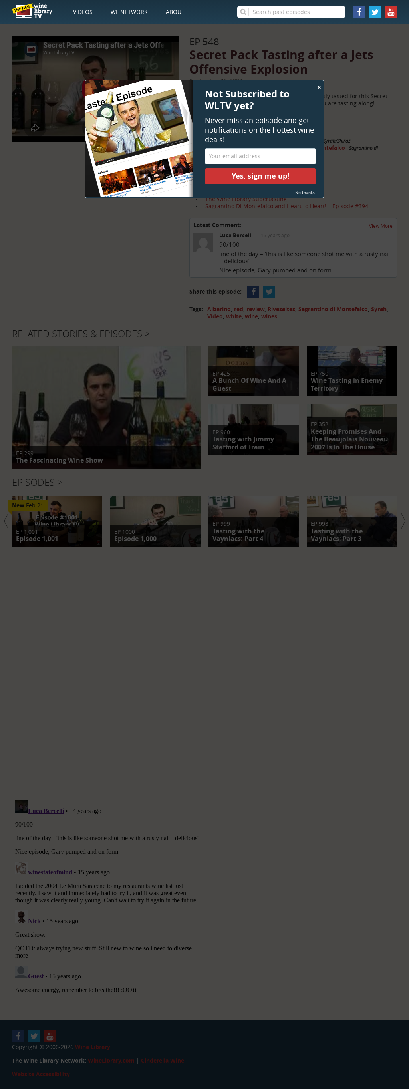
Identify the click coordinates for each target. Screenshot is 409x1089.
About (175, 12)
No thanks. (305, 192)
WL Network (129, 12)
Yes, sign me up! (260, 176)
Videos (83, 12)
